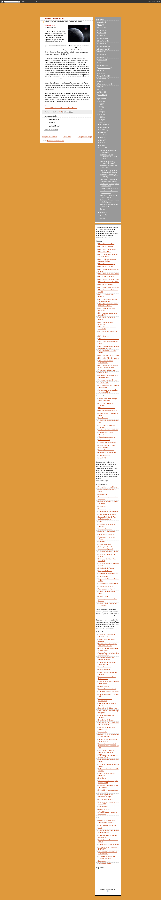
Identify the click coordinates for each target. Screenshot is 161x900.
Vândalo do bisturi (104, 809)
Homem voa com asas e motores (108, 844)
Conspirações (102, 46)
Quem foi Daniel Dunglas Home (108, 583)
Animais (100, 27)
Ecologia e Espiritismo (105, 529)
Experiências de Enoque (106, 720)
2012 (100, 107)
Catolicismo (102, 38)
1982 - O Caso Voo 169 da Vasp (108, 279)
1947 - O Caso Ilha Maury (106, 244)
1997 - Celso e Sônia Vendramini (108, 287)
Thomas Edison (103, 596)
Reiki (99, 81)
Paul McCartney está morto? (107, 452)
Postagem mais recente (49, 137)
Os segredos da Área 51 (106, 450)
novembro (103, 127)
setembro (103, 132)
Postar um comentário (51, 130)
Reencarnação (102, 78)
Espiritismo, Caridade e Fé (106, 531)
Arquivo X (101, 30)
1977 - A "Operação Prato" (106, 276)
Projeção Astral (103, 76)
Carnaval (102, 209)
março (102, 148)
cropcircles (101, 52)
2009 (100, 114)
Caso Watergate (103, 418)
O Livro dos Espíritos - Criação (108, 551)
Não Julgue (101, 541)
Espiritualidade (102, 60)
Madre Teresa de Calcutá (106, 534)
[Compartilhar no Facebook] (70, 112)
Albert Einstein (102, 494)
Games (100, 62)
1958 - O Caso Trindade (105, 266)
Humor (100, 70)
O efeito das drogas (104, 544)
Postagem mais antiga (85, 137)
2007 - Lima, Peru (103, 336)
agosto (102, 135)
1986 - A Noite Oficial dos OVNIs (108, 282)
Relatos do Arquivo (104, 84)
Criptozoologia (102, 49)
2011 (100, 109)
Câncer (100, 35)
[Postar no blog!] (66, 112)
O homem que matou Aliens (107, 442)
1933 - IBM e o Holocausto (106, 408)
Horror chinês (102, 732)
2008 (100, 117)
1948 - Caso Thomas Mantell (107, 249)
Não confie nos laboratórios (106, 437)
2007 (100, 120)
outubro (102, 130)
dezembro (103, 124)
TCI (99, 89)
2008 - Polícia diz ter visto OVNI (108, 355)
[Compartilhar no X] (68, 112)
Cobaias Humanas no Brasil (107, 689)
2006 (100, 122)
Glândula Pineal (103, 65)
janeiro (102, 215)
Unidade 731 (102, 458)
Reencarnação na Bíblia (105, 586)
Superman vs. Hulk (104, 861)
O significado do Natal (105, 571)
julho (102, 137)
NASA (100, 73)
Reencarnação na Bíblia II (106, 589)
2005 (100, 218)
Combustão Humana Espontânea (108, 691)
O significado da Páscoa (106, 568)
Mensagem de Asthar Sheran (107, 380)
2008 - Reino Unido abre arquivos (108, 358)
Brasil (100, 828)
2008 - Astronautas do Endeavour (108, 339)
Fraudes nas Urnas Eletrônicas (108, 430)
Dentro (100, 521)
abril (101, 145)
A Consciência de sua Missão (107, 487)
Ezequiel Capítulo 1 (104, 373)
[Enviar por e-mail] (63, 112)
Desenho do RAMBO (104, 864)
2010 (100, 112)
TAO (99, 87)
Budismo (101, 33)
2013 (100, 104)
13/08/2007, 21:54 (54, 126)
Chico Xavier (102, 41)
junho (102, 140)
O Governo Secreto (104, 440)
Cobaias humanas (104, 686)
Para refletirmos (103, 576)
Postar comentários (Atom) (55, 141)
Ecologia (101, 54)
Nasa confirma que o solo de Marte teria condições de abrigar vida (108, 746)
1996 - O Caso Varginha (105, 284)
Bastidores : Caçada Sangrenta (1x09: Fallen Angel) (108, 156)
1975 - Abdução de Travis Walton (108, 274)
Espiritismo (101, 57)
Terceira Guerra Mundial (105, 799)
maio (102, 143)
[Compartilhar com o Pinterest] (72, 112)
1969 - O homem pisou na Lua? (108, 410)
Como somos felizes (104, 509)
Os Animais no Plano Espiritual (108, 573)
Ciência (100, 43)
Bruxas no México (104, 669)
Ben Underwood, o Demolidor (107, 825)
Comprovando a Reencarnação (108, 511)
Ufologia (100, 92)
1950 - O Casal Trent (104, 252)
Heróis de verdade (104, 68)
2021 (100, 101)
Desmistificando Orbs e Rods (109, 188)
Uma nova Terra (103, 806)
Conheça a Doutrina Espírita (107, 514)
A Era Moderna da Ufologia (106, 370)
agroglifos (101, 22)
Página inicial (67, 137)
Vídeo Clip (101, 95)
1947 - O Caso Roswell (105, 246)
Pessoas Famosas (104, 455)
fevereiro (103, 212)
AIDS (100, 25)
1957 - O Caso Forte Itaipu (106, 264)
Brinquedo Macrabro (104, 667)
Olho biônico (102, 778)
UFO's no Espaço (103, 383)
